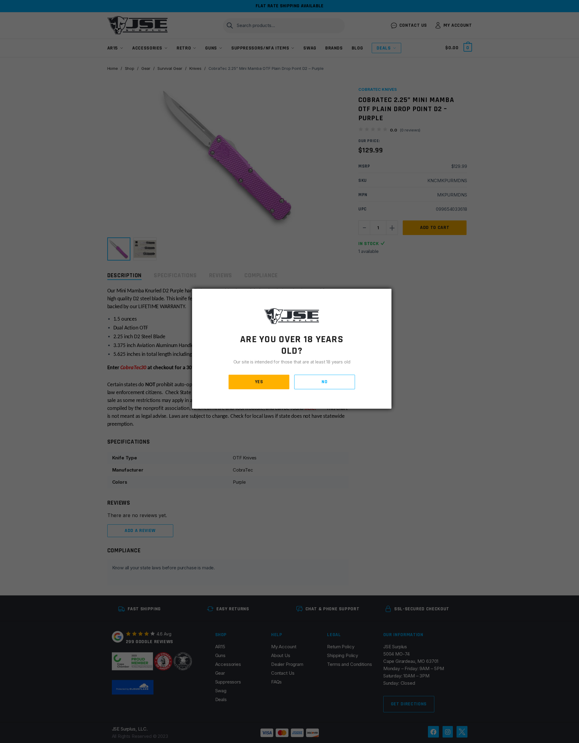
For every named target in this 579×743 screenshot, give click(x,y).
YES (259, 382)
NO (324, 382)
